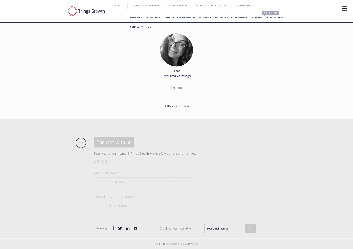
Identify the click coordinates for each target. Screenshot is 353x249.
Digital (170, 17)
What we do (137, 17)
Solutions (153, 17)
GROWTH (118, 5)
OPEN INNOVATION (177, 5)
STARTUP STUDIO (244, 5)
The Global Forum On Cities (211, 5)
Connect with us (140, 27)
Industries (204, 17)
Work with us (239, 17)
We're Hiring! (270, 13)
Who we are (221, 17)
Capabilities (184, 17)
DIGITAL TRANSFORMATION (145, 5)
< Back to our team (176, 106)
